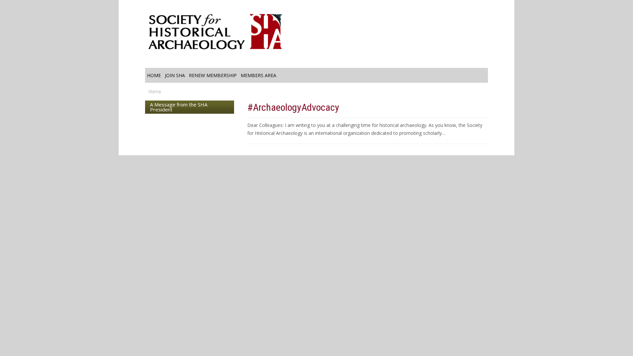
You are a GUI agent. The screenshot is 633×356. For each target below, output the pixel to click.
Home (154, 75)
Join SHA (175, 75)
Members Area (258, 75)
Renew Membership (213, 75)
